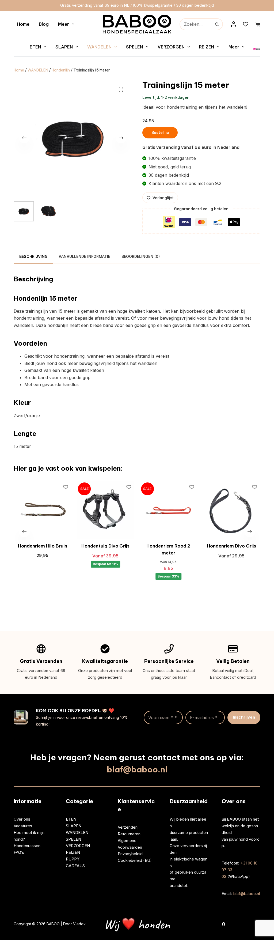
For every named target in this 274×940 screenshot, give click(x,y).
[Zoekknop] (216, 24)
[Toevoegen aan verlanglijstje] (64, 486)
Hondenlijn (61, 70)
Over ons (22, 819)
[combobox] (195, 24)
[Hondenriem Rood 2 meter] (167, 510)
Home (23, 24)
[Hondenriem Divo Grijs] (230, 510)
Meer (63, 24)
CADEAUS (75, 865)
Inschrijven (244, 717)
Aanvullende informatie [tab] (84, 256)
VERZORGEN (171, 47)
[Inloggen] (233, 24)
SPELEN (134, 47)
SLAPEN (64, 47)
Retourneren (129, 833)
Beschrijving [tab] (33, 256)
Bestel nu (160, 132)
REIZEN (206, 47)
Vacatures (23, 825)
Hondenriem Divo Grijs (230, 546)
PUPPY (72, 859)
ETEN (35, 47)
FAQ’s (19, 852)
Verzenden (128, 827)
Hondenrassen (27, 845)
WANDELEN (99, 47)
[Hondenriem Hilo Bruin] (41, 510)
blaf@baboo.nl (137, 769)
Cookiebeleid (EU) (135, 860)
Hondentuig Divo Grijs (104, 546)
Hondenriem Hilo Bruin (41, 546)
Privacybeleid (130, 853)
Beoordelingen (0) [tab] (140, 256)
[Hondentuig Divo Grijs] (104, 510)
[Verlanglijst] (245, 24)
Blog (44, 24)
